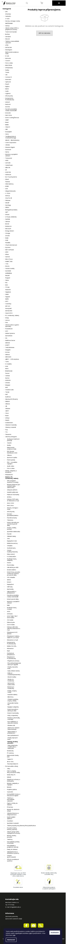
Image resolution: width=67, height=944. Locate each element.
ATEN (6, 45)
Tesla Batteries (9, 347)
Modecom (8, 226)
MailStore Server (10, 340)
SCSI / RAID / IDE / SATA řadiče (12, 617)
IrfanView (8, 14)
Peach (7, 84)
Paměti (9, 534)
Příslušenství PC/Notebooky (11, 657)
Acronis (7, 107)
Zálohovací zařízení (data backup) (13, 728)
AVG (6, 189)
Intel (6, 366)
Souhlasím (55, 933)
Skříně (9, 580)
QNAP (7, 120)
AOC (6, 331)
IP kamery (10, 807)
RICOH (7, 224)
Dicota (7, 266)
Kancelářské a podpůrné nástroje (12, 846)
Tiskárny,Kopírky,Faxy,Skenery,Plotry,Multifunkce (14, 825)
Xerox (7, 134)
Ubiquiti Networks (10, 191)
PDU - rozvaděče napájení (12, 463)
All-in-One (10, 762)
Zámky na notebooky (11, 680)
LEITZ (6, 301)
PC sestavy (10, 753)
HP (6, 170)
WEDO (7, 207)
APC (6, 12)
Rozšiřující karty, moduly (12, 608)
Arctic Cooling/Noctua (12, 117)
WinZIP (7, 203)
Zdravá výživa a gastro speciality (12, 325)
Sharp (7, 318)
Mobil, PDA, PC (11, 775)
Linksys (7, 418)
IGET (6, 394)
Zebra (7, 280)
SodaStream (9, 423)
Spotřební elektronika (13, 531)
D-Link (7, 56)
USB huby (10, 587)
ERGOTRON (8, 65)
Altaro (7, 254)
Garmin (7, 257)
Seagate (7, 350)
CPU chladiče (11, 577)
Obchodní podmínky (11, 916)
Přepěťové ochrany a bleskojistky (13, 780)
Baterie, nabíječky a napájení (13, 784)
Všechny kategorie (11, 437)
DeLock (7, 39)
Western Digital (10, 147)
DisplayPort (10, 584)
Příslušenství (9, 475)
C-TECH (7, 193)
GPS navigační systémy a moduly (12, 481)
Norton (7, 378)
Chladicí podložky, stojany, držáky (13, 700)
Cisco (7, 413)
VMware (7, 408)
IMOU (6, 368)
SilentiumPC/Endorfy (11, 399)
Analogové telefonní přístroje (13, 439)
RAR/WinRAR (9, 23)
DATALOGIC (8, 311)
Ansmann (8, 79)
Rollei (6, 238)
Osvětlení (10, 821)
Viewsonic (8, 434)
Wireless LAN (11, 725)
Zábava (7, 404)
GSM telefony (9, 184)
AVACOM (8, 172)
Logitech (8, 93)
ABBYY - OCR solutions (12, 359)
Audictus (8, 397)
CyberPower (9, 165)
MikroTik (7, 167)
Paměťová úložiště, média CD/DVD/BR (11, 109)
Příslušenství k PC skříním (12, 633)
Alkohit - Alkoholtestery (12, 140)
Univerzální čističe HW (13, 703)
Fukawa (7, 182)
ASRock (7, 354)
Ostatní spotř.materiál (11, 856)
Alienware (8, 357)
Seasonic (8, 290)
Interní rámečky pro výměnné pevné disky (13, 524)
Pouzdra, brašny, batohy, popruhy (12, 828)
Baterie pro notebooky (11, 687)
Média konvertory (12, 543)
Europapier (8, 132)
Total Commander (11, 32)
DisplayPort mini (12, 541)
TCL (6, 432)
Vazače (9, 443)
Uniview (7, 383)
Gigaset (7, 297)
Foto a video (9, 63)
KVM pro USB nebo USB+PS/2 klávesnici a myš (13, 628)
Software (10, 614)
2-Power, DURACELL (11, 217)
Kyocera (7, 247)
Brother (7, 34)
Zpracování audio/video (11, 683)
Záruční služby (12, 677)
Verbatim (8, 16)
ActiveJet (8, 149)
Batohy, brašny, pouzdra (13, 742)
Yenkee (7, 376)
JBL (6, 406)
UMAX (7, 294)
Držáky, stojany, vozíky (12, 691)
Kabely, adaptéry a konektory (11, 471)
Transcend (8, 158)
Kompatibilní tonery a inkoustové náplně (13, 795)
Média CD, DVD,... (12, 646)
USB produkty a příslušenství (11, 592)
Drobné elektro (11, 570)
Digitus (7, 86)
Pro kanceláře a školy (11, 766)
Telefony (9, 839)
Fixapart (7, 278)
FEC (6, 282)
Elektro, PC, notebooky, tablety (11, 477)
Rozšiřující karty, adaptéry (12, 559)
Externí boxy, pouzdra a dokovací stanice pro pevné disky (13, 573)
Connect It (8, 77)
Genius (7, 26)
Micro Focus (9, 259)
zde (14, 935)
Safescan (8, 174)
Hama (7, 152)
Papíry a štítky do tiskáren (12, 804)
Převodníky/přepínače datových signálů (14, 663)
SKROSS (7, 343)
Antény (9, 497)
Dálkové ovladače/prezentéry (14, 673)
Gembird (8, 37)
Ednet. (7, 179)
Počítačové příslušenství (11, 654)
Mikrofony (10, 697)
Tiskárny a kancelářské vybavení (12, 42)
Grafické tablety (12, 694)
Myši (8, 651)
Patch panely (11, 460)
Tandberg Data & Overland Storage (10, 137)
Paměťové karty (12, 518)
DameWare (8, 336)
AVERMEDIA (8, 273)
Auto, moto (10, 503)
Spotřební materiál (12, 823)
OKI (6, 75)
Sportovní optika (12, 457)
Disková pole (11, 622)
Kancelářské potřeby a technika (13, 842)
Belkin (7, 125)
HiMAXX (7, 401)
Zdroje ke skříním (12, 490)
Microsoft (8, 229)
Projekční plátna (12, 789)
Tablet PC (10, 759)
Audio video (10, 466)
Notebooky (10, 751)
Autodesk (8, 271)
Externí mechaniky (13, 713)
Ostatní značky (9, 268)
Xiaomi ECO (8, 313)
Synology (8, 205)
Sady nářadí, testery (14, 671)
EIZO (6, 285)
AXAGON (7, 380)
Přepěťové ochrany (13, 661)
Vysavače (10, 792)
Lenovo (7, 320)
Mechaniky (10, 589)
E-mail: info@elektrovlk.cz (13, 907)
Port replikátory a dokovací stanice (13, 722)
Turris (7, 361)
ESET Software (9, 250)
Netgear (7, 385)
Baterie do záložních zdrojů (13, 810)
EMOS (7, 89)
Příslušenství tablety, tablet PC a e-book (13, 637)
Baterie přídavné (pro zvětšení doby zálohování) (13, 486)
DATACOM (8, 47)
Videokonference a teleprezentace (13, 814)
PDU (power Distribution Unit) (12, 452)
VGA (8, 538)
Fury (6, 430)
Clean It (7, 127)
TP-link (7, 287)
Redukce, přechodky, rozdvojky (14, 718)
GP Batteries (9, 68)
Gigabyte (8, 292)
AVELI (6, 160)
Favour (7, 373)
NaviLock (8, 104)
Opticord (8, 82)
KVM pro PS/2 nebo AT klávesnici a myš (13, 500)
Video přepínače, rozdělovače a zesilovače (13, 747)
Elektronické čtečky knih (13, 756)
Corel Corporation (10, 142)
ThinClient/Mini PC (12, 764)
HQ (6, 338)
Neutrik (7, 275)
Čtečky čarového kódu (13, 667)
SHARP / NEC (9, 261)
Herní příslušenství (13, 735)
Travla (7, 72)
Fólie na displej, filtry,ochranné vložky (13, 771)
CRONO (7, 145)
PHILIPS (7, 420)
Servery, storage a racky (12, 21)
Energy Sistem (9, 231)
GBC (6, 129)
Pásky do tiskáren (12, 849)
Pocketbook (8, 329)
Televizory (10, 520)
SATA (8, 611)
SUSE (6, 240)
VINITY (7, 411)
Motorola (8, 58)
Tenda (7, 392)
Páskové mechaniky (13, 494)
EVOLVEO (8, 113)
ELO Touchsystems (11, 177)
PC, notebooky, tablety (12, 315)
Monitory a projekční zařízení (11, 155)
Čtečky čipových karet (13, 738)
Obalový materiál (10, 427)
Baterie (9, 787)
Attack (7, 214)
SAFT (6, 212)
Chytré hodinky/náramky (12, 551)
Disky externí (11, 554)
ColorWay (8, 304)
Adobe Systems (10, 333)
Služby (7, 70)
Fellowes (7, 200)
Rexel (6, 122)
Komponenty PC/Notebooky (9, 99)
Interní (9, 563)
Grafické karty (11, 548)
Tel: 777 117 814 (9, 904)
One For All (8, 198)
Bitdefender (8, 371)
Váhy (8, 769)
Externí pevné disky (13, 599)
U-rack (7, 19)
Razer (7, 415)
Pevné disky (10, 565)
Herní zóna (8, 115)
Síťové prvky (9, 96)
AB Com (7, 306)
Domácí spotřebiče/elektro (12, 514)
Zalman (7, 221)
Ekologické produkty (11, 210)
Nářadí (9, 777)
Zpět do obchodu (44, 33)
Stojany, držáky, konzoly (11, 528)
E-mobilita (8, 364)
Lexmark (7, 163)
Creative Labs (9, 390)
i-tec (6, 264)
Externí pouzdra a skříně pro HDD (13, 710)
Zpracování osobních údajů (13, 918)
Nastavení (11, 940)
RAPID (7, 299)
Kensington (8, 50)
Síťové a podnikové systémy (13, 860)
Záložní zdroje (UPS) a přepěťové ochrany (11, 28)
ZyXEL (7, 91)
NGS (6, 387)
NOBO (7, 186)
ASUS (6, 252)
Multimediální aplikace (11, 817)
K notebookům (11, 556)
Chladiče (9, 546)
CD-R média (11, 625)
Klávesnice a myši (12, 640)
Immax (7, 352)
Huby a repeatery (13, 715)
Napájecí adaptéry (13, 707)
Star (6, 322)
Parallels (7, 243)
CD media (10, 620)
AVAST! (7, 345)
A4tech (7, 102)
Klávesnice (10, 648)
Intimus (7, 196)
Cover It (7, 61)
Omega (7, 233)
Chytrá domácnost (11, 245)
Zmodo (7, 236)
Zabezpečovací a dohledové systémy (13, 852)
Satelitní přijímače (12, 492)
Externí (9, 582)
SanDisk (7, 219)
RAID (8, 605)
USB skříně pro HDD (12, 567)
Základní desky (11, 536)
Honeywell (8, 308)
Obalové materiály (11, 425)
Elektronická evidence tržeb (12, 53)
